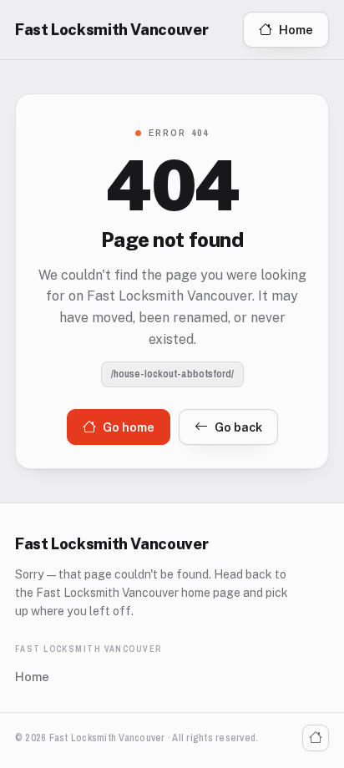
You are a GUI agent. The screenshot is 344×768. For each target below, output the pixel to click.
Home (296, 30)
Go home (128, 427)
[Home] (315, 738)
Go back (238, 427)
